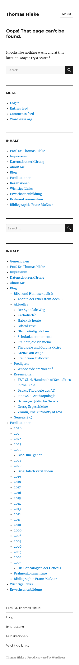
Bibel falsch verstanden (35, 471)
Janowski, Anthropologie (36, 396)
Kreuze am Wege (30, 353)
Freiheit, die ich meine (35, 342)
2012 (17, 514)
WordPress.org (21, 119)
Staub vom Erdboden (33, 358)
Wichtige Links (21, 188)
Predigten (21, 363)
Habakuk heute (29, 320)
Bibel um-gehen (30, 455)
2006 (18, 546)
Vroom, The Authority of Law (40, 412)
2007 (17, 541)
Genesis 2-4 (23, 417)
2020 (17, 466)
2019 (17, 476)
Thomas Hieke (22, 14)
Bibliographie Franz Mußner (31, 205)
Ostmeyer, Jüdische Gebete (38, 401)
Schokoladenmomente (35, 337)
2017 (17, 487)
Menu (66, 14)
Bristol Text (27, 326)
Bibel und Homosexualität (33, 294)
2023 (17, 444)
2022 (17, 450)
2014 (17, 503)
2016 (17, 493)
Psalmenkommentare (26, 199)
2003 (17, 563)
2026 (18, 428)
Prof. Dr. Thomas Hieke (27, 151)
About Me (17, 167)
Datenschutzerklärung (27, 162)
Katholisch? (27, 315)
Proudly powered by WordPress (46, 657)
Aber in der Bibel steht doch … (40, 299)
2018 (17, 482)
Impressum (18, 156)
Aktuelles (21, 304)
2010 (17, 525)
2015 (17, 498)
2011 (17, 519)
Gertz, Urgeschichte (33, 406)
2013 (17, 509)
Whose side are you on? (35, 369)
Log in (15, 103)
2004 (17, 557)
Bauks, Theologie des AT (36, 390)
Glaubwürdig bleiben (33, 331)
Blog (13, 172)
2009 (18, 530)
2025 (17, 433)
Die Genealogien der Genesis (39, 568)
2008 (17, 536)
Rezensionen (20, 183)
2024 (17, 439)
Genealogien (19, 261)
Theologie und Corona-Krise (39, 347)
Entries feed (19, 108)
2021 (17, 460)
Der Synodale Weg (31, 310)
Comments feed (22, 114)
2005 (17, 552)
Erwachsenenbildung (26, 194)
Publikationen (20, 178)
